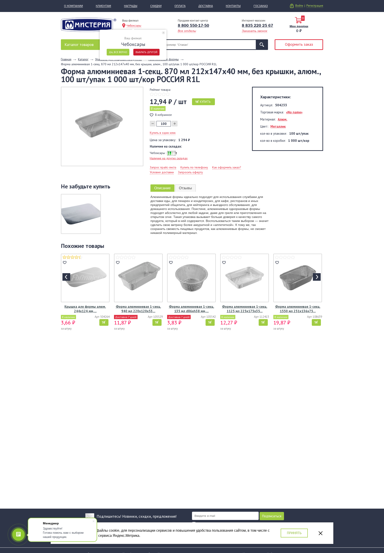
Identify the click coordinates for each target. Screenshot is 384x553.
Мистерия (88, 25)
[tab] (162, 188)
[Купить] (103, 322)
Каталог (79, 44)
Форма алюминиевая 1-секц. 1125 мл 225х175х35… (244, 308)
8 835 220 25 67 (257, 25)
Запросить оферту (190, 172)
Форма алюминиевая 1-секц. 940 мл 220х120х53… (138, 308)
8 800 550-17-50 (193, 25)
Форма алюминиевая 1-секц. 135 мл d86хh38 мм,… (191, 308)
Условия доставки (162, 172)
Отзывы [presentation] (185, 188)
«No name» (294, 112)
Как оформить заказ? (226, 167)
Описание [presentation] (162, 188)
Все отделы (187, 31)
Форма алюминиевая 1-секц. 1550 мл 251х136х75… (297, 308)
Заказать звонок (254, 31)
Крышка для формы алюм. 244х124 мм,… (85, 308)
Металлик (278, 126)
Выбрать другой (146, 52)
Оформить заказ (299, 44)
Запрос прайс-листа (163, 167)
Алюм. (282, 119)
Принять (294, 533)
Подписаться (271, 516)
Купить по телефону (194, 167)
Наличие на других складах (169, 158)
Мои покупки (299, 26)
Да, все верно (118, 52)
